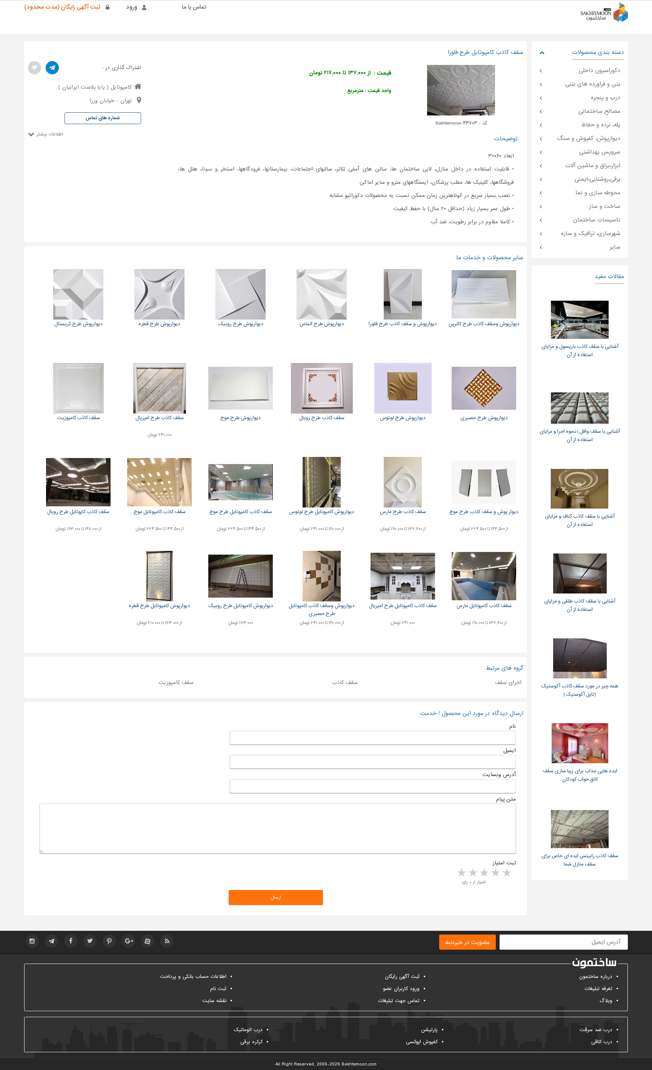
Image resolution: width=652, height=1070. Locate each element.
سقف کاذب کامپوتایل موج (160, 511)
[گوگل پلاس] (128, 941)
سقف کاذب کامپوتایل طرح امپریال (403, 605)
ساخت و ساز (604, 206)
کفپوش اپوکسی (422, 1041)
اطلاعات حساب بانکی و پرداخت (193, 976)
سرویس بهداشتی (599, 152)
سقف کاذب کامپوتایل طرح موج (240, 511)
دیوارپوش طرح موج (240, 417)
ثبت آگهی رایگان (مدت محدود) (62, 7)
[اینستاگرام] (32, 941)
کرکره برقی (251, 1041)
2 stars (495, 873)
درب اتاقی (601, 1041)
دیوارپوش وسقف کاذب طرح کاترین (484, 323)
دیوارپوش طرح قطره (159, 323)
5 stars (461, 873)
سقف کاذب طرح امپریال (159, 417)
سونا (207, 169)
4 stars (472, 873)
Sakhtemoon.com (359, 1064)
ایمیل (509, 750)
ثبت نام (218, 988)
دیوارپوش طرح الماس (322, 323)
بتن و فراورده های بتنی (592, 84)
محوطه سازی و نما (597, 192)
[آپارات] (147, 941)
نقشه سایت (214, 1000)
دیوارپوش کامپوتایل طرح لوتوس (321, 511)
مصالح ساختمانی (599, 111)
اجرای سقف (508, 682)
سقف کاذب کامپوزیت (78, 417)
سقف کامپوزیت (176, 682)
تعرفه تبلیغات (598, 988)
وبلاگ (606, 1000)
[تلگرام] (52, 67)
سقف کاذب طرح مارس (403, 511)
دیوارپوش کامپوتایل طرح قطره (159, 605)
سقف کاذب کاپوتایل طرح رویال (78, 511)
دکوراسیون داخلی (599, 70)
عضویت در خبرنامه (467, 942)
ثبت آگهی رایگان (402, 976)
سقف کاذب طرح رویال (321, 417)
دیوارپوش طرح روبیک (240, 323)
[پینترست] (109, 941)
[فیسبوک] (70, 941)
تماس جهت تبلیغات (399, 1000)
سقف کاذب (345, 682)
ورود (131, 7)
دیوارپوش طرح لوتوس (403, 417)
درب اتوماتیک (248, 1029)
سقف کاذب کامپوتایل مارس (484, 605)
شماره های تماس (103, 118)
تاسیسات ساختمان (596, 219)
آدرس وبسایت (499, 774)
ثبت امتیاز (504, 863)
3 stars (483, 873)
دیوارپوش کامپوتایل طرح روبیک (240, 605)
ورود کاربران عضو (401, 988)
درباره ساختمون (595, 976)
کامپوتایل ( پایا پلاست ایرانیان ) (95, 87)
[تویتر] (34, 67)
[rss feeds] (167, 941)
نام (512, 726)
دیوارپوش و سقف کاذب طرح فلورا (403, 323)
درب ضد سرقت (596, 1029)
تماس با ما (194, 7)
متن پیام (506, 799)
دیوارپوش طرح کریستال (78, 323)
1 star (506, 873)
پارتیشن (429, 1029)
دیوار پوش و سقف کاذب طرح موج (483, 511)
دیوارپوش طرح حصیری (484, 417)
